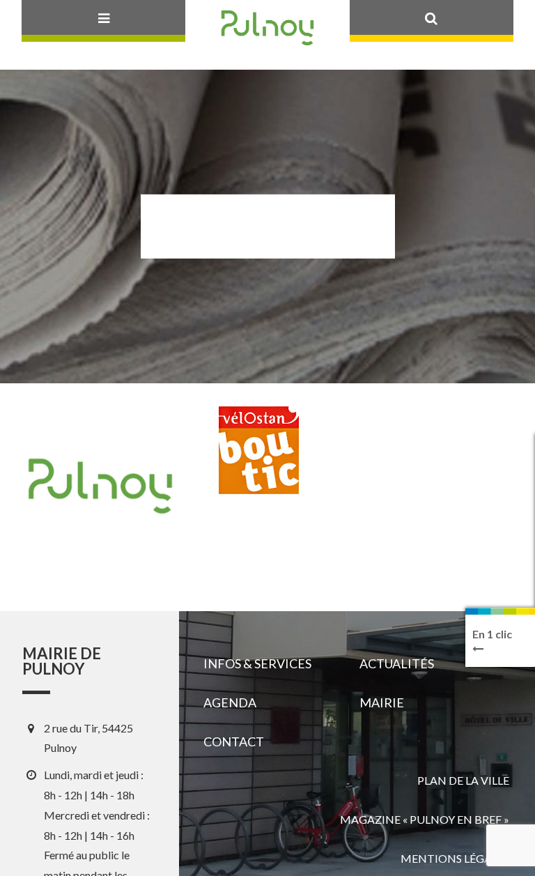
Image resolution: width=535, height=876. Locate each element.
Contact (233, 741)
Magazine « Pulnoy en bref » (424, 819)
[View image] (259, 462)
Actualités (396, 663)
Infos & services (257, 663)
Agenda (229, 702)
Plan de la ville (463, 780)
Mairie (381, 702)
